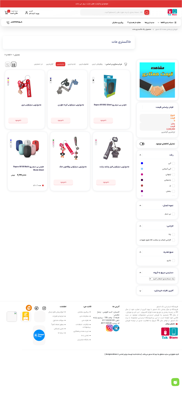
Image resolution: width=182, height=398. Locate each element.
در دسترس (38, 64)
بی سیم (168, 214)
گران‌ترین (49, 64)
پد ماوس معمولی (110, 31)
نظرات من (85, 320)
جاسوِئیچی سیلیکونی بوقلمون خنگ (73, 167)
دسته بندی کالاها (167, 22)
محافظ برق (20, 31)
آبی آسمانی (166, 169)
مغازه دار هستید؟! (134, 22)
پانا (170, 234)
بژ (170, 185)
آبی (169, 163)
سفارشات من (84, 316)
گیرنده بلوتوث (68, 31)
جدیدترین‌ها (149, 22)
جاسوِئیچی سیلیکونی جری (31, 105)
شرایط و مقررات (58, 316)
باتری (169, 260)
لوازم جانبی (41, 32)
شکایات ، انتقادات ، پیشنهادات (83, 325)
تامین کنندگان (59, 329)
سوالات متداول (58, 320)
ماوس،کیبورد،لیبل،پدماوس (128, 32)
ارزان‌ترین (60, 64)
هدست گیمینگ (86, 31)
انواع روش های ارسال (56, 312)
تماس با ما (85, 335)
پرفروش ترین (97, 64)
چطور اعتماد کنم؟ (57, 324)
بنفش (168, 191)
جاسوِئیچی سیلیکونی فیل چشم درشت (114, 167)
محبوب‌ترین (83, 64)
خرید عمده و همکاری (81, 331)
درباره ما (61, 333)
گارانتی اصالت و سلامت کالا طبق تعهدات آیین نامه (151, 240)
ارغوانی (168, 174)
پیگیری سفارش (117, 22)
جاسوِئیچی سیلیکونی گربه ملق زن (71, 105)
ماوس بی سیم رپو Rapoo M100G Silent (110, 105)
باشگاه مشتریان (83, 340)
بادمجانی (167, 180)
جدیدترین (72, 64)
